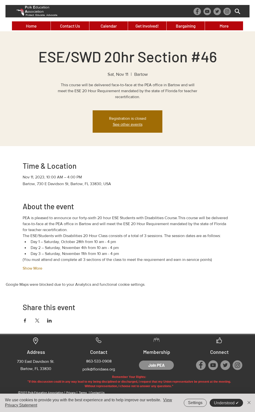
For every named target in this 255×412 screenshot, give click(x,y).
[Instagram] (227, 11)
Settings (195, 403)
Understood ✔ (226, 403)
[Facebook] (197, 11)
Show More (32, 268)
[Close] (249, 403)
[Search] (237, 11)
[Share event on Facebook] (25, 321)
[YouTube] (207, 11)
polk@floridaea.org (98, 369)
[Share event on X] (37, 321)
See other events (127, 124)
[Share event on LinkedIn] (49, 321)
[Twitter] (217, 11)
